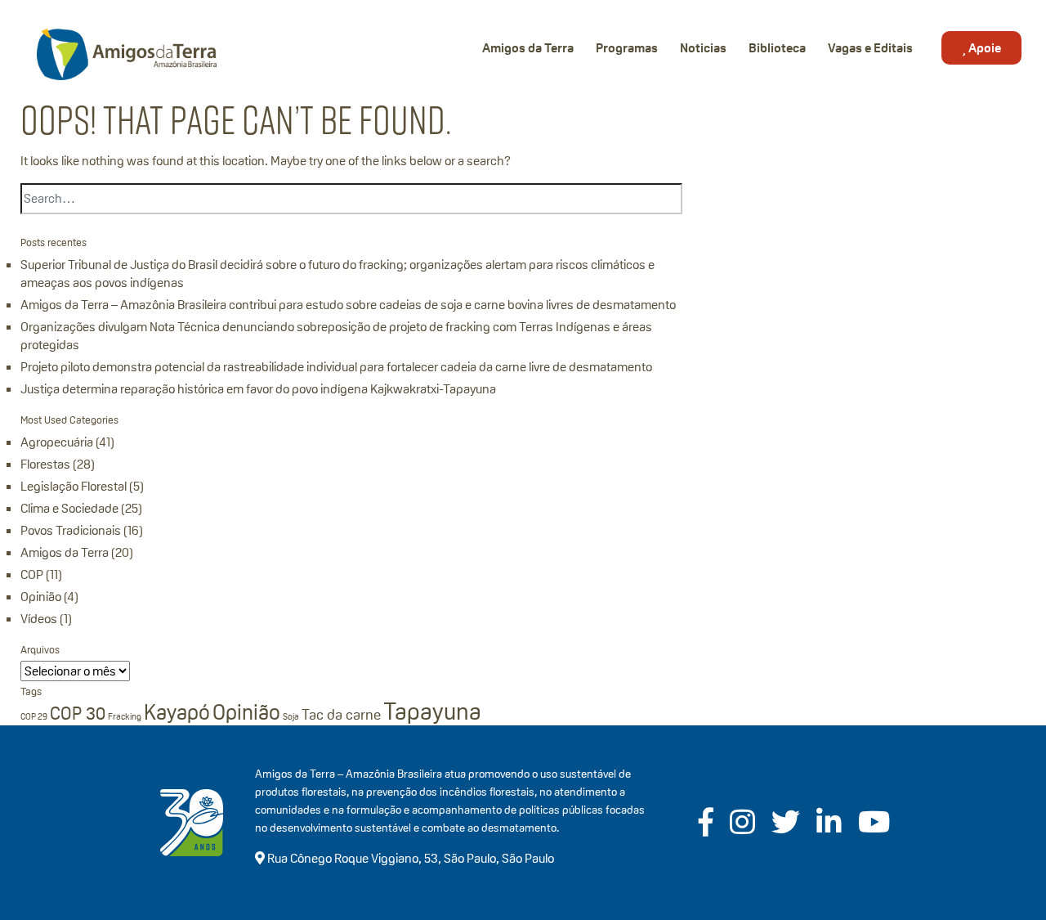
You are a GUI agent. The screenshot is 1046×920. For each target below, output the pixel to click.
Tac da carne (341, 714)
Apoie (983, 47)
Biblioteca (777, 47)
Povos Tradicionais (70, 530)
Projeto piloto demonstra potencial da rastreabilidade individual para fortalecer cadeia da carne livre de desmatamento (336, 366)
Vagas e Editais (870, 47)
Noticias (703, 47)
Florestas (45, 464)
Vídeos (38, 618)
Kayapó (177, 712)
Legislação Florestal (73, 486)
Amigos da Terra (528, 47)
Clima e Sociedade (69, 508)
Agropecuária (56, 442)
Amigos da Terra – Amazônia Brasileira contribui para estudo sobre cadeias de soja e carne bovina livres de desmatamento (348, 304)
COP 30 (77, 713)
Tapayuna (432, 711)
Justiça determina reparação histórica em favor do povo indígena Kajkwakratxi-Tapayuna (258, 388)
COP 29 (33, 716)
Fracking (124, 716)
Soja (291, 716)
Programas (627, 47)
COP (31, 574)
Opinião (40, 596)
